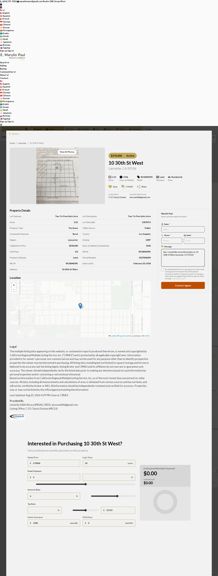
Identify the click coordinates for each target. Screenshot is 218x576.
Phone (167, 235)
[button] (80, 306)
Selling (3, 65)
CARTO (147, 336)
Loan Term (87, 457)
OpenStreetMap (125, 336)
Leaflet (113, 336)
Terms (174, 279)
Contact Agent (183, 285)
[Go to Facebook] (1, 4)
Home (12, 143)
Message (168, 247)
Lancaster (22, 143)
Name (167, 224)
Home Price (33, 457)
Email (189, 235)
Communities (6, 72)
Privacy (181, 279)
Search (3, 62)
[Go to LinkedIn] (1, 7)
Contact (4, 78)
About (3, 75)
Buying (3, 68)
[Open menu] (1, 124)
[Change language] (2, 10)
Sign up (3, 51)
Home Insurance (35, 517)
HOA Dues (87, 517)
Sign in (10, 51)
